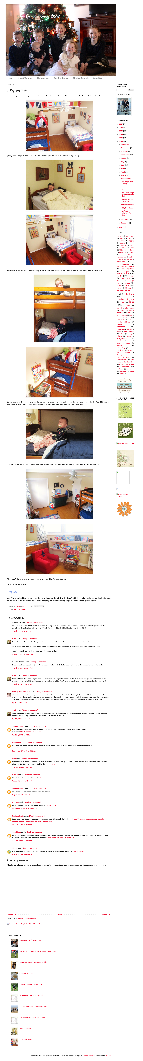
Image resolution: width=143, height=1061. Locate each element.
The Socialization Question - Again (33, 1006)
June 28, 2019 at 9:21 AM (22, 825)
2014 (121, 134)
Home (11, 78)
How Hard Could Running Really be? (127, 194)
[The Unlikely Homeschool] (125, 438)
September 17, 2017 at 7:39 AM (24, 751)
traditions (120, 369)
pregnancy (122, 339)
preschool (120, 341)
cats (132, 248)
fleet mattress (78, 851)
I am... (127, 297)
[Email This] (35, 606)
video (132, 371)
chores (132, 250)
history (128, 288)
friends (119, 281)
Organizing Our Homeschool (31, 995)
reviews (119, 346)
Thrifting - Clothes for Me (126, 213)
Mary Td (15, 775)
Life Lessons (129, 308)
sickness (121, 350)
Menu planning (122, 315)
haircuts (119, 288)
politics (119, 336)
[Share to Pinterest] (43, 606)
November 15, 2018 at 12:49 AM (24, 808)
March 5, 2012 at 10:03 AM (22, 654)
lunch (122, 310)
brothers (124, 245)
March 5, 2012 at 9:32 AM (22, 631)
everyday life (123, 274)
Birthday (120, 241)
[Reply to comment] (35, 622)
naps (130, 315)
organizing (121, 324)
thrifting (125, 366)
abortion (119, 236)
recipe (128, 343)
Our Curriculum (60, 78)
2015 (121, 131)
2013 (121, 138)
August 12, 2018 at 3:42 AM (23, 781)
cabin (132, 245)
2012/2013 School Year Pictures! (32, 1017)
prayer (129, 336)
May (123, 169)
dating (132, 262)
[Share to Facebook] (41, 606)
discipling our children (125, 266)
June (123, 165)
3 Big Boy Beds (127, 208)
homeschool (124, 290)
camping (123, 248)
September (125, 155)
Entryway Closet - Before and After (33, 962)
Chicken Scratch (81, 78)
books (122, 243)
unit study (130, 369)
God (127, 286)
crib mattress (44, 778)
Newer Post (12, 914)
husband (130, 294)
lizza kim (15, 802)
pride (129, 341)
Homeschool (43, 78)
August (124, 158)
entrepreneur (125, 271)
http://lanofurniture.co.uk (30, 732)
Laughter (97, 78)
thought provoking (126, 364)
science (131, 348)
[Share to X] (39, 606)
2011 (121, 227)
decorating (22, 609)
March (124, 175)
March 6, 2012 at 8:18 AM (22, 684)
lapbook (119, 308)
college (131, 257)
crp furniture (51, 805)
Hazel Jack (16, 832)
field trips (126, 278)
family (131, 276)
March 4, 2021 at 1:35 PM (22, 855)
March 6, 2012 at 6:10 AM (22, 668)
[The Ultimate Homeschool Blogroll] (124, 393)
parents (129, 329)
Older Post (106, 914)
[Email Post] (31, 606)
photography (129, 331)
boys (15, 609)
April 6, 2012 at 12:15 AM (22, 719)
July (123, 162)
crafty (121, 259)
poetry (130, 334)
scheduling (121, 348)
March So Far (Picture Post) (30, 940)
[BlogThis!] (37, 606)
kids (131, 302)
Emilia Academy (127, 205)
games (119, 286)
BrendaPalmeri (18, 726)
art (121, 238)
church (132, 252)
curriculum (121, 262)
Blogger (109, 1056)
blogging (131, 241)
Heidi (18, 606)
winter (122, 373)
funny (127, 283)
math (129, 313)
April (123, 172)
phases (119, 331)
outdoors (121, 327)
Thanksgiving (121, 359)
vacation (122, 371)
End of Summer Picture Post (31, 984)
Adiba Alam (16, 742)
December (125, 144)
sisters (127, 352)
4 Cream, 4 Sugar (26, 973)
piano (122, 334)
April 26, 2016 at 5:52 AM (22, 735)
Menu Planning (25, 1028)
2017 (121, 124)
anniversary (130, 236)
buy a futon (16, 748)
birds (129, 238)
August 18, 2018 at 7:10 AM (22, 795)
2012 (121, 141)
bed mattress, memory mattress (61, 838)
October (124, 151)
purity (119, 343)
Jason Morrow (89, 1056)
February (125, 219)
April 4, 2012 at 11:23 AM (21, 703)
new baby (122, 317)
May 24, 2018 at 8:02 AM (22, 767)
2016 (121, 127)
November (125, 148)
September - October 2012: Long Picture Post (38, 951)
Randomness (126, 178)
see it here (51, 764)
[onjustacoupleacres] (125, 466)
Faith (119, 276)
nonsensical (120, 319)
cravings (129, 259)
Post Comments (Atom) (27, 918)
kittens (127, 305)
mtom (14, 758)
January (124, 223)
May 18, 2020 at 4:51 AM (22, 841)
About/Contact (25, 78)
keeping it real (125, 299)
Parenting (120, 329)
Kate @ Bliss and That (21, 692)
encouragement (128, 269)
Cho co (15, 848)
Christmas (123, 252)
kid (123, 302)
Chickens (122, 250)
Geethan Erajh (18, 816)
